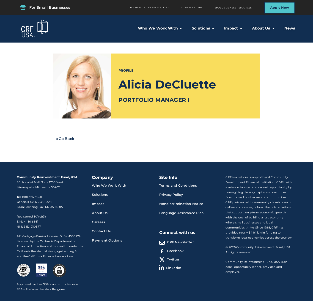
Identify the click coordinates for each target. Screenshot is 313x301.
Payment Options (107, 240)
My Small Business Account (149, 7)
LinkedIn (173, 268)
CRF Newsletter (180, 242)
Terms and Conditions (178, 185)
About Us (99, 213)
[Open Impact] (241, 28)
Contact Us (101, 231)
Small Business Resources (233, 7)
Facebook (175, 251)
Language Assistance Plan (181, 213)
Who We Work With (109, 185)
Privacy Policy (171, 195)
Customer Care (191, 7)
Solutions (100, 195)
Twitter (173, 259)
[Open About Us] (273, 28)
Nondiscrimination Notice (181, 204)
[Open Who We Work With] (181, 28)
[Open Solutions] (213, 28)
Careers (98, 222)
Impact (98, 204)
